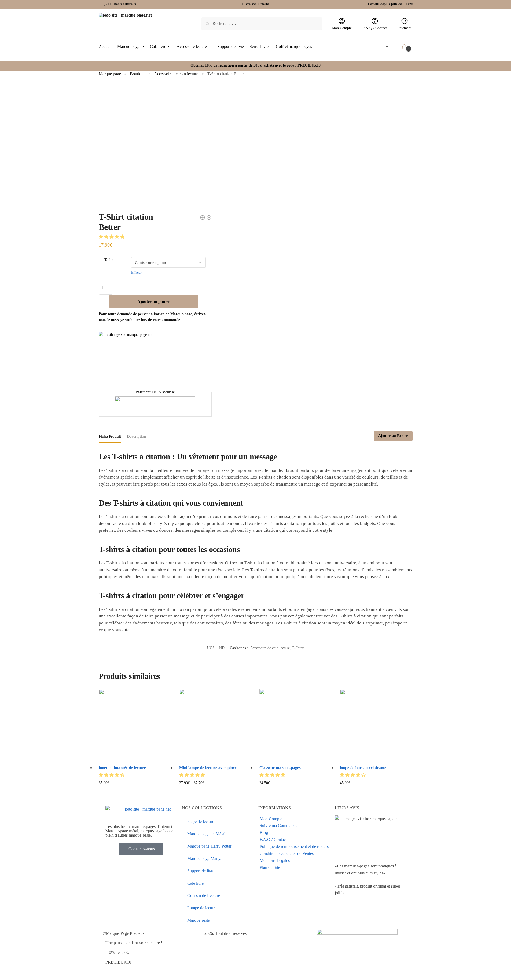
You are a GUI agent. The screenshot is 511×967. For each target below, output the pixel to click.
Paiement (404, 28)
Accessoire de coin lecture (176, 74)
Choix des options (134, 791)
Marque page (110, 74)
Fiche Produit (110, 436)
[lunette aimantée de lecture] (135, 725)
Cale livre (195, 883)
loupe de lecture (200, 821)
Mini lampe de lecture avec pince (208, 768)
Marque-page (198, 920)
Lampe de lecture (201, 908)
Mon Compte (342, 28)
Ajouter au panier (153, 301)
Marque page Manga (204, 858)
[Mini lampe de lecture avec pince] (215, 725)
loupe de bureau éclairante (363, 768)
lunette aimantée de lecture (122, 768)
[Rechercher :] (261, 23)
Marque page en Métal (206, 834)
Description (136, 436)
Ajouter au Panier (393, 436)
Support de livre (200, 871)
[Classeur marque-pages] (295, 725)
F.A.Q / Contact (375, 28)
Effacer (136, 272)
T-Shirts (298, 648)
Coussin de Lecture (203, 895)
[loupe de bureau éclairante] (376, 725)
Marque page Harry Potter (209, 846)
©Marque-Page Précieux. (124, 933)
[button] (112, 236)
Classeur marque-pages (280, 768)
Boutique (137, 74)
